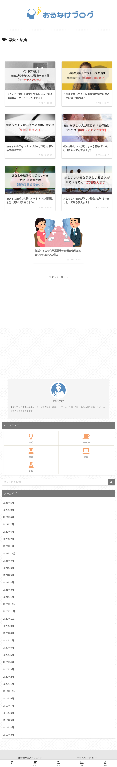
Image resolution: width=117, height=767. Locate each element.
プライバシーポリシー (87, 758)
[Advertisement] (58, 50)
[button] (111, 482)
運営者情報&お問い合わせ (30, 758)
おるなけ (58, 400)
